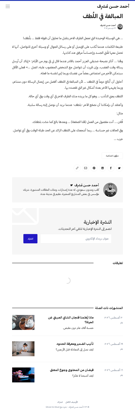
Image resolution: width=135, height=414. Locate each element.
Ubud (56, 407)
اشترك (30, 239)
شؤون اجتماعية (112, 155)
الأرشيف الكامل (72, 402)
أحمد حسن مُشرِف (113, 6)
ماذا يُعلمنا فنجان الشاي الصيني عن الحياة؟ (71, 319)
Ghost (49, 407)
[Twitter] (71, 185)
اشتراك (60, 402)
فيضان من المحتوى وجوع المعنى (72, 369)
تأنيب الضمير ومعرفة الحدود (75, 343)
